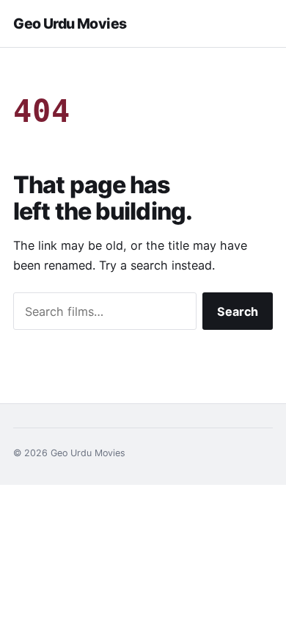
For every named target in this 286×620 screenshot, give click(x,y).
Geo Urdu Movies (69, 23)
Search (237, 311)
